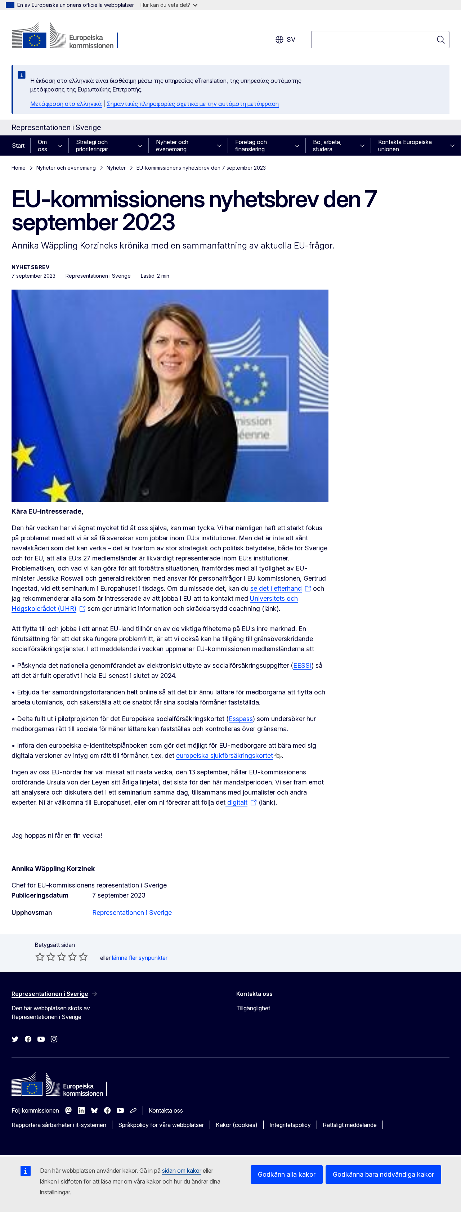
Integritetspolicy (290, 1124)
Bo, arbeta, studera (327, 145)
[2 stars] (45, 956)
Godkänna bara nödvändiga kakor (383, 1174)
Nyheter (116, 168)
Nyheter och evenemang (172, 145)
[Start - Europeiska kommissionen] (70, 36)
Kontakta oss (166, 1110)
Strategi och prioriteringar (92, 145)
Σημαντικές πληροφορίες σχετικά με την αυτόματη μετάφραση (193, 103)
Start (18, 145)
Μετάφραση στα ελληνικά (66, 103)
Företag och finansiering (251, 145)
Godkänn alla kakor (286, 1174)
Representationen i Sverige (132, 912)
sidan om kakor (181, 1170)
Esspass (241, 719)
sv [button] (291, 39)
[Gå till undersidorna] (62, 145)
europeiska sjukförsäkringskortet (224, 755)
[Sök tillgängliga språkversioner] (278, 756)
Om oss (42, 145)
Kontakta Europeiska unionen (405, 145)
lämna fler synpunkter (139, 957)
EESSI (302, 665)
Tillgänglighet (253, 1008)
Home (19, 168)
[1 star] (40, 956)
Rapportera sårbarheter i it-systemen (59, 1124)
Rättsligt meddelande (350, 1124)
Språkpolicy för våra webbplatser (161, 1124)
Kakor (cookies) (237, 1124)
